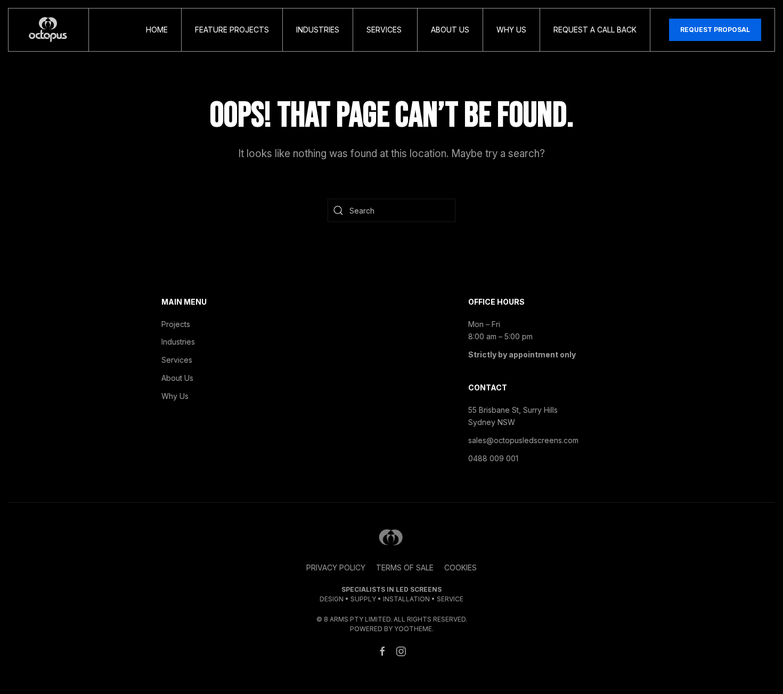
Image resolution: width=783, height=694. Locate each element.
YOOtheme (413, 629)
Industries (317, 29)
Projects (175, 324)
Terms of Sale (405, 567)
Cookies (460, 567)
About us (450, 29)
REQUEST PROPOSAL (715, 30)
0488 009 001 (493, 458)
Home (157, 29)
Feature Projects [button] (232, 29)
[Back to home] (49, 30)
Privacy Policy (335, 567)
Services (385, 29)
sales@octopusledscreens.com (523, 440)
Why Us (511, 29)
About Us (177, 377)
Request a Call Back (595, 29)
